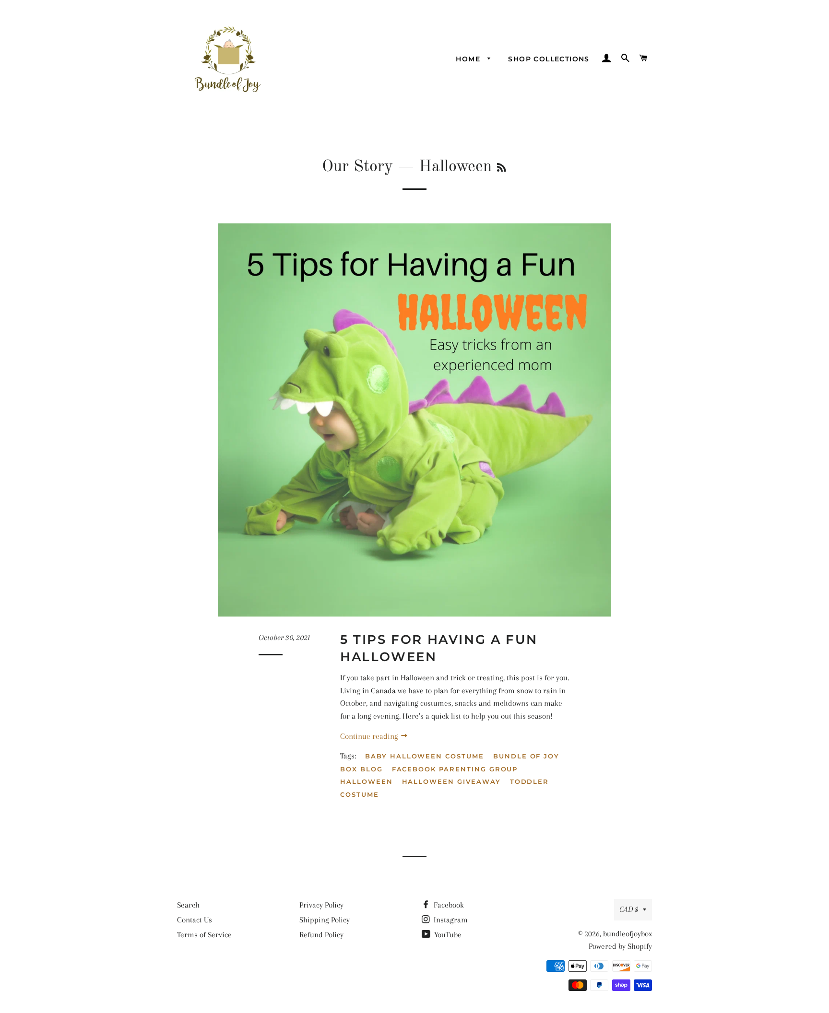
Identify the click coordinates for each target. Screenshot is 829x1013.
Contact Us (194, 919)
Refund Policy (321, 934)
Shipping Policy (324, 919)
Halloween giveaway (451, 781)
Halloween (366, 781)
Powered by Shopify (620, 946)
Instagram (450, 919)
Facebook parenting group (455, 769)
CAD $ (628, 909)
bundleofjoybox (627, 933)
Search (188, 904)
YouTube (447, 934)
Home (469, 59)
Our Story (357, 167)
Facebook (448, 904)
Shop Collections (548, 59)
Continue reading (370, 736)
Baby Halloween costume (424, 756)
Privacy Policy (321, 904)
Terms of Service (204, 934)
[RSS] (502, 168)
